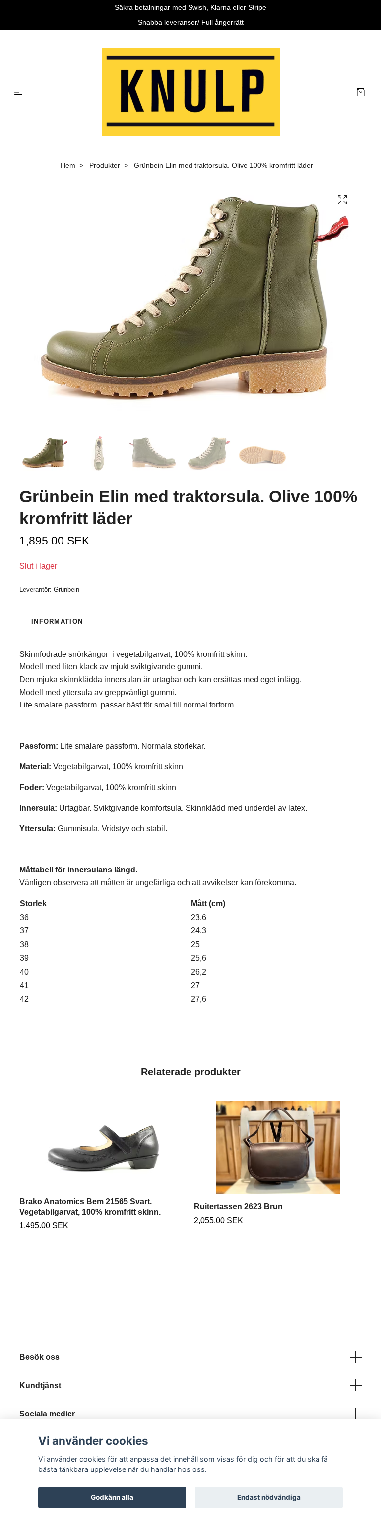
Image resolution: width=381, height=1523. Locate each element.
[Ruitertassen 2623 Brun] (277, 1148)
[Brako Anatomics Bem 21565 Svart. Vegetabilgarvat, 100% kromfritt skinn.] (103, 1145)
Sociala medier (47, 1414)
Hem (68, 165)
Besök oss (39, 1357)
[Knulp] (191, 92)
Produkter (104, 165)
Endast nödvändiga (269, 1497)
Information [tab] (57, 621)
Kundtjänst (40, 1385)
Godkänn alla (112, 1497)
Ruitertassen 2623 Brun (238, 1206)
